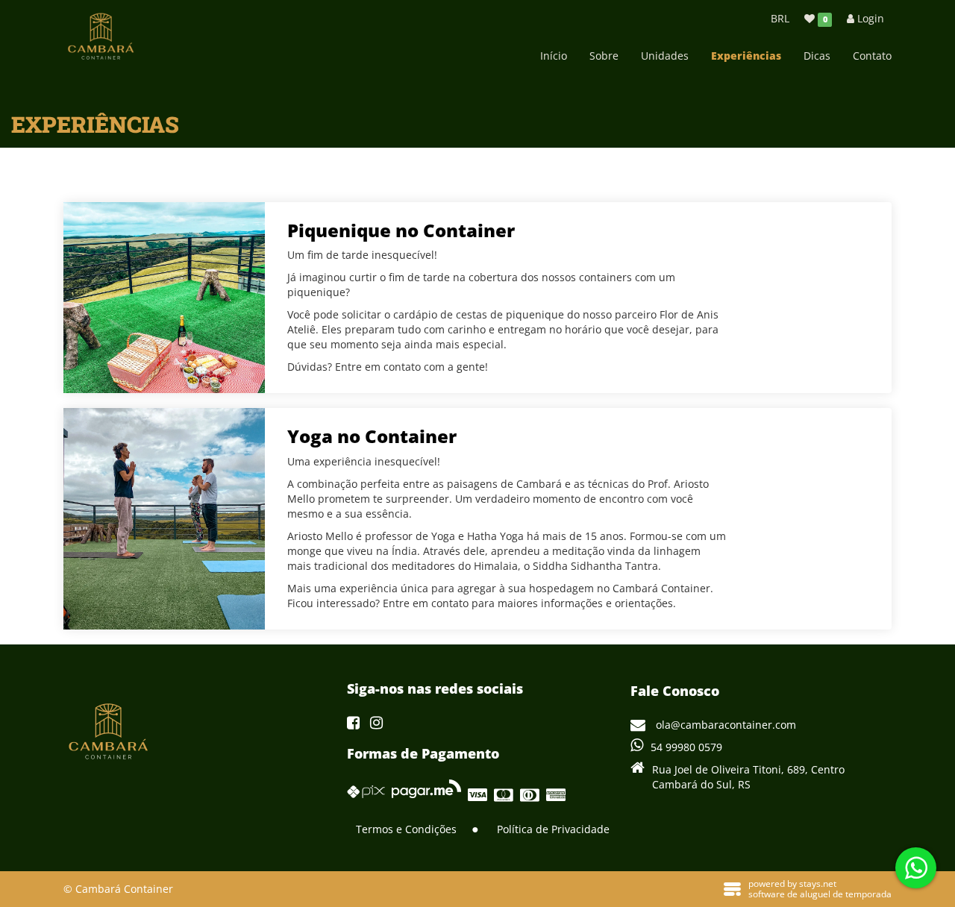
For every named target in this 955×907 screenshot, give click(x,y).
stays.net (817, 883)
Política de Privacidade (553, 829)
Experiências (746, 55)
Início (553, 55)
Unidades (665, 55)
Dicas (817, 55)
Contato (872, 55)
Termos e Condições (406, 829)
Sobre (604, 55)
